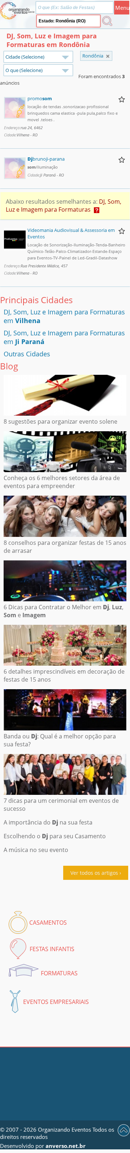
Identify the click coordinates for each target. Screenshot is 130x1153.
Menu (122, 7)
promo (39, 98)
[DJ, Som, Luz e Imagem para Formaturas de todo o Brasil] (107, 56)
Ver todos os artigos (94, 872)
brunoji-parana (46, 159)
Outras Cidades (27, 353)
